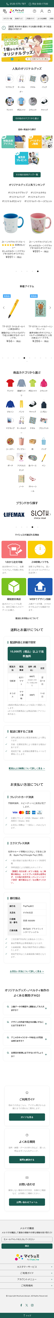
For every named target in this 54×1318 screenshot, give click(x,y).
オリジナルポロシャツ (11, 201)
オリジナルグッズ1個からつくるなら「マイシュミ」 (17, 11)
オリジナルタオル (38, 193)
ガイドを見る (27, 1116)
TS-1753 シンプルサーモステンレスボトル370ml (13, 328)
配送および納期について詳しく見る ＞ (27, 768)
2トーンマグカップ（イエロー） (40, 243)
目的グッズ (18, 18)
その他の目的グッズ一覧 (27, 175)
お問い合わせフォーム (27, 1202)
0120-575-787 (18, 4)
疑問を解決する (27, 1159)
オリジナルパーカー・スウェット (38, 201)
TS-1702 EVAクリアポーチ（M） (40, 328)
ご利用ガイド (30, 18)
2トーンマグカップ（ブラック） (14, 243)
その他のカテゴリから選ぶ (27, 118)
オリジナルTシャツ (36, 197)
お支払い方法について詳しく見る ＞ (27, 971)
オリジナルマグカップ (18, 193)
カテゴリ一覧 (7, 18)
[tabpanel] (27, 47)
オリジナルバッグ (17, 197)
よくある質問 (42, 18)
